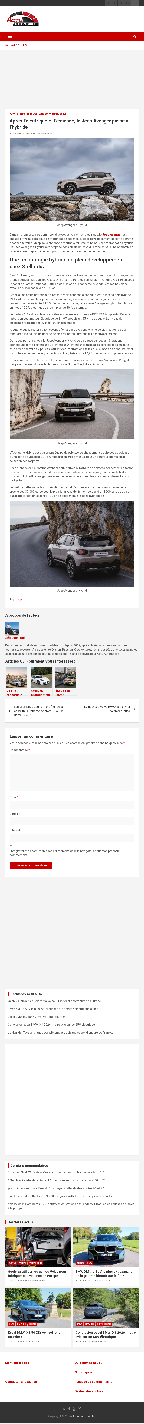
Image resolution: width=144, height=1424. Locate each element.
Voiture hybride (55, 114)
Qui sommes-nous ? (88, 1363)
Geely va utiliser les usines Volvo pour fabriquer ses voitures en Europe (54, 1001)
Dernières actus (20, 1222)
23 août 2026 (15, 1280)
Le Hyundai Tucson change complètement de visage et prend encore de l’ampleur (61, 1032)
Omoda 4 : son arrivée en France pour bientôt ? (73, 1172)
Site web (15, 830)
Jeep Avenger (35, 114)
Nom (14, 797)
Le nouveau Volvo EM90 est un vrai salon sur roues (107, 709)
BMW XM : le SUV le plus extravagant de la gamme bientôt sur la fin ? (53, 1009)
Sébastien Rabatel (43, 133)
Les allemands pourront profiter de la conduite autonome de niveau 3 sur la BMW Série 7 (38, 711)
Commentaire (20, 750)
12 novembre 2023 (20, 133)
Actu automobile (83, 1416)
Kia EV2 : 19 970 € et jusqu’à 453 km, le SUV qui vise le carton (72, 1196)
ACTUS (22, 45)
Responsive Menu (135, 3)
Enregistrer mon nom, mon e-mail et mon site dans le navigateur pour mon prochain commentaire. (65, 853)
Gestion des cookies (89, 1391)
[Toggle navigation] (9, 36)
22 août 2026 (83, 1280)
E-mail (15, 813)
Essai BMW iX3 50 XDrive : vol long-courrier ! (37, 1017)
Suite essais (104, 1324)
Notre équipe (84, 1372)
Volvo (22, 1263)
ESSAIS (32, 1324)
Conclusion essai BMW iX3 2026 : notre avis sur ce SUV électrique (51, 1024)
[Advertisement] (72, 82)
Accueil (10, 45)
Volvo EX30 (35, 1263)
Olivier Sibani (32, 1341)
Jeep (22, 114)
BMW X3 (21, 1324)
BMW (89, 1263)
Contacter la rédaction (21, 1381)
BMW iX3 (89, 1324)
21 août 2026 (15, 1341)
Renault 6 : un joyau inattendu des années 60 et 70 (72, 1180)
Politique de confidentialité (93, 1381)
